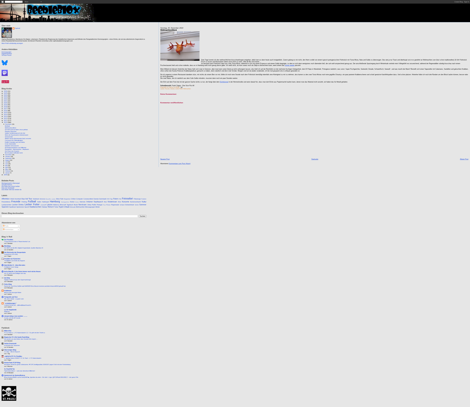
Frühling (24, 202)
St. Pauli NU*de (9, 369)
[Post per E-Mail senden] (181, 87)
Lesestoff (43, 205)
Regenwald (115, 205)
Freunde (167, 88)
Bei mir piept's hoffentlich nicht (14, 153)
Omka (89, 205)
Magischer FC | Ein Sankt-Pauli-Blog (16, 337)
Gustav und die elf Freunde (12, 318)
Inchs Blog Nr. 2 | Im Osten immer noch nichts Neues (22, 271)
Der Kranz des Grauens (12, 151)
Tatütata (44, 207)
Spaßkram (12, 207)
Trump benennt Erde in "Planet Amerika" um (17, 241)
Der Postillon (8, 239)
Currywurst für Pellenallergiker (14, 140)
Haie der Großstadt (8, 188)
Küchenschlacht (135, 202)
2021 (6, 101)
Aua (23, 199)
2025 (6, 93)
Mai (6, 165)
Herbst (72, 202)
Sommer (142, 205)
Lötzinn (50, 205)
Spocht (26, 207)
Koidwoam (8, 290)
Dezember (8, 124)
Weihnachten (187, 88)
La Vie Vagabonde (10, 309)
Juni (6, 163)
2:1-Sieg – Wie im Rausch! (12, 351)
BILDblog (7, 246)
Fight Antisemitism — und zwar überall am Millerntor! (19, 371)
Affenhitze (6, 199)
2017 (6, 108)
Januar (7, 173)
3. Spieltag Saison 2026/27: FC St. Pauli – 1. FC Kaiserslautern (22, 358)
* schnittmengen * (10, 303)
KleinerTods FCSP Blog (12, 362)
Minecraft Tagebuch (66, 205)
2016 (6, 110)
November (8, 154)
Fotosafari (127, 198)
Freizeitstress (6, 202)
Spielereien (20, 207)
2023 (6, 97)
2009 (6, 175)
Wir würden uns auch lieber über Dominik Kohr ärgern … (21, 339)
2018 (6, 107)
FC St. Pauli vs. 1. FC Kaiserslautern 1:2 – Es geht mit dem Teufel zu (24, 332)
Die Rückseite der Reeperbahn (15, 252)
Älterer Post (464, 159)
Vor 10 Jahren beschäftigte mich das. (15, 273)
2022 (6, 99)
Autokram (36, 199)
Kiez (105, 202)
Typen (61, 207)
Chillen (73, 199)
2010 (6, 122)
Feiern (115, 199)
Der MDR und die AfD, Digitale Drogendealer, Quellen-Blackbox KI (23, 248)
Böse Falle (60, 199)
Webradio (73, 207)
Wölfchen (7, 311)
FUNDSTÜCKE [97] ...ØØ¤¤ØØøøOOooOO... (18, 305)
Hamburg (55, 201)
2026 (6, 91)
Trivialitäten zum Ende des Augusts (14, 260)
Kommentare (8, 229)
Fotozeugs (137, 199)
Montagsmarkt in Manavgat (11, 183)
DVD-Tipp (110, 199)
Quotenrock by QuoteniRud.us (14, 375)
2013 (6, 116)
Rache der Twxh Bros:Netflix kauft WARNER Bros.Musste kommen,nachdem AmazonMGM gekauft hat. (35, 286)
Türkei (56, 207)
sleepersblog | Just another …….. (15, 316)
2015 (6, 112)
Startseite (314, 159)
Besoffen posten (51, 199)
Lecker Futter (179, 88)
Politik (94, 205)
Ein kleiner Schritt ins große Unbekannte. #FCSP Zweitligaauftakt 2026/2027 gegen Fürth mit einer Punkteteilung (37, 364)
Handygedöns (65, 202)
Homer (77, 202)
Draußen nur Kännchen (12, 259)
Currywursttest (88, 199)
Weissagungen (90, 207)
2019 (6, 105)
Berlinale (7, 126)
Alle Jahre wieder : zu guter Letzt (14, 299)
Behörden (43, 199)
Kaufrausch (98, 202)
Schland (122, 205)
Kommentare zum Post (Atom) (179, 163)
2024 (6, 95)
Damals (96, 199)
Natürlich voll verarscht (12, 145)
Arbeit (12, 199)
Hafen (39, 202)
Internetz (82, 202)
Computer (79, 199)
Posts (6, 226)
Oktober (8, 156)
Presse (108, 205)
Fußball (32, 201)
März (7, 169)
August (7, 160)
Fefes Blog (8, 284)
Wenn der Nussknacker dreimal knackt (16, 135)
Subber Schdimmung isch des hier (15, 133)
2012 (6, 118)
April (6, 167)
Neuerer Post (165, 159)
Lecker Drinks (18, 205)
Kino (119, 202)
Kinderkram (112, 202)
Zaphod (17, 28)
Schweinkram (129, 205)
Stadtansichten (35, 207)
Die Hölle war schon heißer (11, 186)
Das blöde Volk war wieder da (11, 189)
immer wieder (289, 65)
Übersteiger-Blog (10, 350)
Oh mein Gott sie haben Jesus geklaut (16, 129)
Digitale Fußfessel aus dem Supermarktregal (17, 279)
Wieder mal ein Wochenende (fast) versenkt (18, 138)
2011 (6, 120)
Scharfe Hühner (7, 185)
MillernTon (7, 331)
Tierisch (50, 207)
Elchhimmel (224, 82)
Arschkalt (18, 199)
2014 (6, 114)
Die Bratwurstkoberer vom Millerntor (15, 147)
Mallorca (56, 205)
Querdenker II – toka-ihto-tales (14, 265)
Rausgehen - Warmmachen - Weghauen (17, 149)
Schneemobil (8, 137)
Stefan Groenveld (10, 343)
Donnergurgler (6, 52)
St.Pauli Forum (6, 55)
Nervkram (82, 205)
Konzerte (125, 202)
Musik (76, 205)
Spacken (5, 207)
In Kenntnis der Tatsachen (12, 345)
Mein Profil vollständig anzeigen (12, 43)
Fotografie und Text (11, 297)
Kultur (144, 202)
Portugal (99, 205)
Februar (7, 171)
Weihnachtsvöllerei (10, 128)
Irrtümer (172, 88)
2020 (6, 103)
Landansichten (7, 205)
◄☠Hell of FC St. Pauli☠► (13, 356)
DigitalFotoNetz (7, 53)
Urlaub (66, 207)
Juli (6, 162)
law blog (7, 278)
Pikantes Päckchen (10, 131)
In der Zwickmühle (10, 144)
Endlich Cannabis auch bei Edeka (15, 142)
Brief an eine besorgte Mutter (12, 292)
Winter (97, 207)
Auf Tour (28, 199)
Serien (137, 205)
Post (104, 205)
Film (120, 199)
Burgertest (67, 199)
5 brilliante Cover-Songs (11, 267)
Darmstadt (102, 199)
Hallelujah (45, 202)
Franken (143, 199)
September (8, 158)
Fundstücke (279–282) (11, 254)
